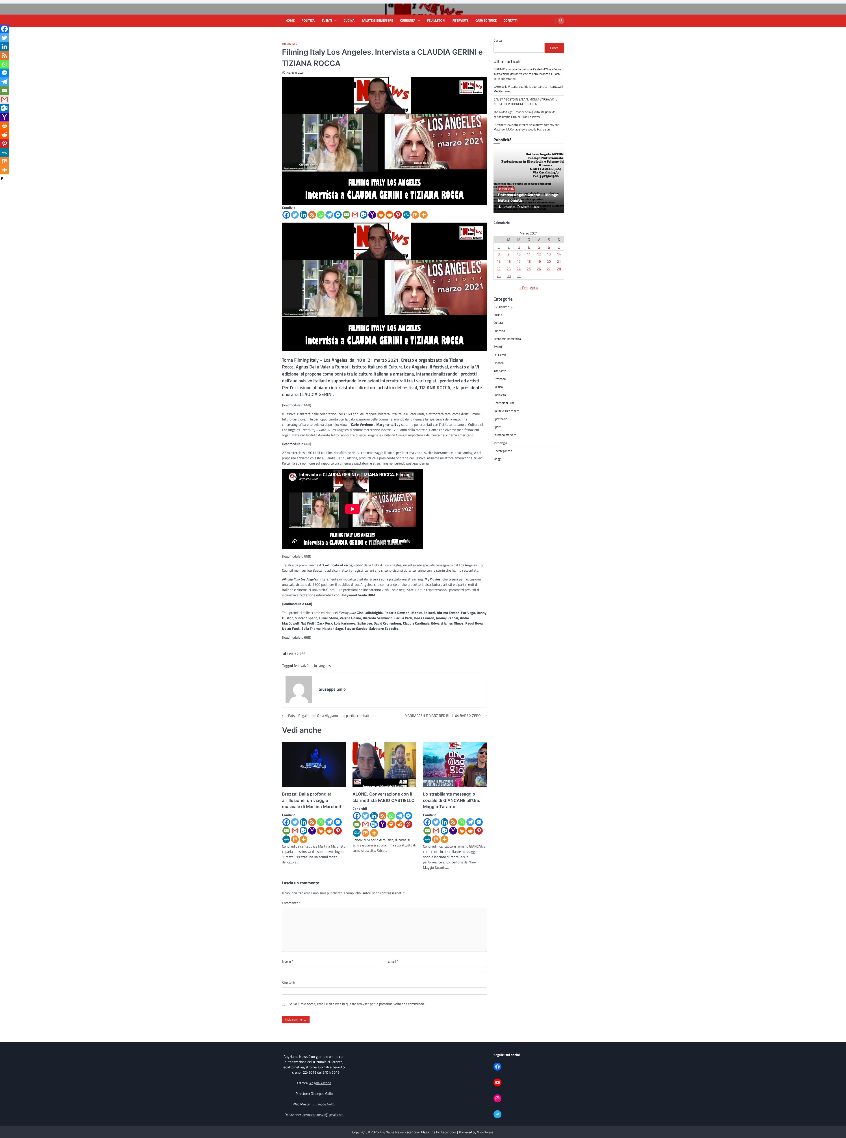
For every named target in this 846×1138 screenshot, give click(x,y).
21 (559, 261)
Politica (308, 20)
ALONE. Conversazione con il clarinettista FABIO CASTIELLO (383, 797)
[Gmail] (355, 215)
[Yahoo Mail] (372, 215)
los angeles (322, 665)
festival (299, 665)
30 (509, 276)
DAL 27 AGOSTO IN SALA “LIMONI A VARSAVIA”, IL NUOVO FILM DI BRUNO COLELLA (525, 101)
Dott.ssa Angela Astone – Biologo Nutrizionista (528, 197)
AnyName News (392, 1132)
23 (509, 268)
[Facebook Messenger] (338, 215)
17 (519, 261)
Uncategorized (503, 450)
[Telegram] (329, 215)
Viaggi (497, 459)
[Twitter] (295, 215)
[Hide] (2, 178)
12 (539, 254)
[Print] (381, 215)
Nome (287, 961)
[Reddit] (389, 215)
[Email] (346, 215)
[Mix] (415, 215)
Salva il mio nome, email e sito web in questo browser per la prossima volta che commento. (357, 1003)
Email (393, 961)
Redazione (509, 207)
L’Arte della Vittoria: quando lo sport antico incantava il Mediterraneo (528, 89)
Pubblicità (506, 189)
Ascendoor (448, 1132)
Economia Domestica (507, 338)
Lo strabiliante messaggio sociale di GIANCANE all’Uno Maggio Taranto (452, 800)
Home (290, 20)
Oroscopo (500, 378)
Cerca (498, 40)
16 (509, 261)
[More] (424, 215)
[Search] (561, 20)
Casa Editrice (486, 20)
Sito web (288, 982)
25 (529, 268)
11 (529, 254)
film (309, 665)
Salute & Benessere (377, 20)
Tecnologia (500, 443)
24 (519, 268)
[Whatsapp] (321, 215)
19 (539, 261)
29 (499, 276)
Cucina (349, 20)
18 (529, 261)
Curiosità (407, 20)
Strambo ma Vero (505, 435)
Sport (497, 426)
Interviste (460, 20)
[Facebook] (286, 215)
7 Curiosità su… (503, 306)
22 (499, 268)
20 (549, 261)
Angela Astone (320, 1083)
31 (519, 276)
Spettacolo (500, 419)
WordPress (485, 1132)
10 (519, 254)
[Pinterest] (398, 215)
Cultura (498, 322)
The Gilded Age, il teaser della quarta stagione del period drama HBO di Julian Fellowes (525, 114)
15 (499, 261)
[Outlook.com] (363, 215)
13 (549, 254)
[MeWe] (406, 215)
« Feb (523, 287)
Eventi (327, 20)
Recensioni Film (504, 402)
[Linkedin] (303, 215)
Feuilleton (436, 20)
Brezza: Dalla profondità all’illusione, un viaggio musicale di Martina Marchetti (312, 800)
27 (549, 268)
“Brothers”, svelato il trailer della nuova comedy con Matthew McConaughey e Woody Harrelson (526, 127)
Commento (291, 903)
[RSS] (312, 215)
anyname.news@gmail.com (322, 1114)
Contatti (511, 20)
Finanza (499, 362)
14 (559, 254)
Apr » (534, 287)
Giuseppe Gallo (322, 1093)
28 (559, 268)
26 (539, 268)
